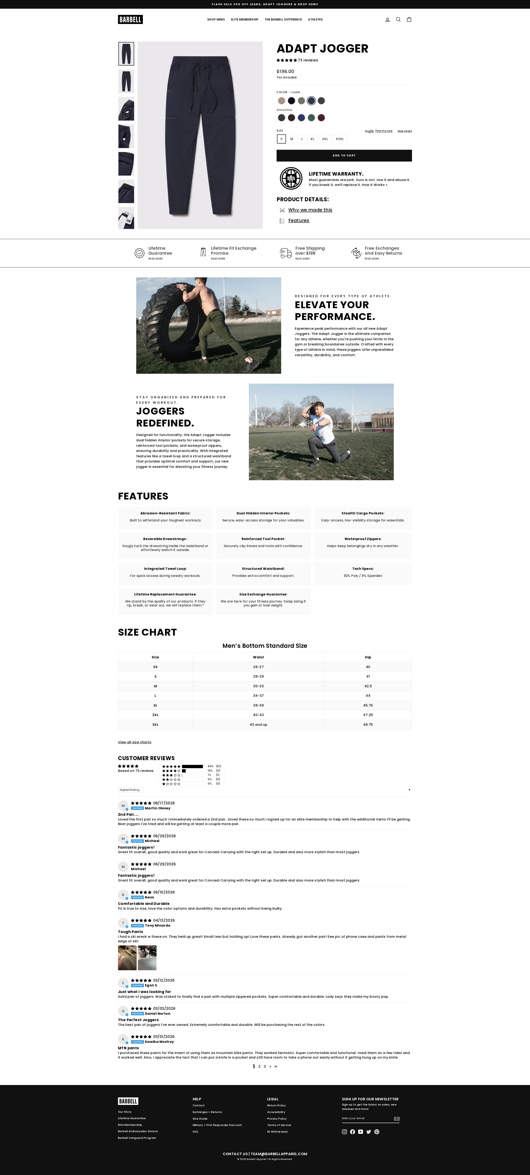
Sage (301, 101)
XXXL (340, 139)
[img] (141, 803)
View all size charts (134, 742)
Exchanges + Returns (207, 1112)
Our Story (125, 1112)
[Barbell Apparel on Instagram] (344, 1131)
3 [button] (265, 1066)
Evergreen (281, 118)
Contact (199, 1105)
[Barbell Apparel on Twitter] (368, 1131)
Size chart (405, 131)
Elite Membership (245, 19)
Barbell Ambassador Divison (138, 1131)
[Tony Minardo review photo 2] (147, 957)
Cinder (281, 101)
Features (298, 220)
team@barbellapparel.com (279, 1153)
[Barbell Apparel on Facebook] (352, 1131)
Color (288, 92)
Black (291, 101)
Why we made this (310, 210)
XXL (325, 139)
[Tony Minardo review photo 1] (127, 957)
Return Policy (276, 1105)
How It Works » (374, 184)
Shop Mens (216, 19)
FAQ (195, 1131)
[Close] (200, 135)
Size (280, 130)
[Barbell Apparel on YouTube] (360, 1131)
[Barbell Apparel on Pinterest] (376, 1131)
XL (312, 139)
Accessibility (276, 1112)
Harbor (301, 118)
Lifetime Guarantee (132, 1118)
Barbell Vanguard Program (137, 1138)
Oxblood (321, 118)
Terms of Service (279, 1125)
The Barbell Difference (283, 19)
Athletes (315, 19)
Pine (311, 118)
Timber (291, 118)
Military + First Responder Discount (217, 1125)
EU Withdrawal (277, 1131)
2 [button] (259, 1066)
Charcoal (321, 101)
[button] (287, 60)
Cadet (311, 101)
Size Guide (200, 1118)
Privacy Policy (277, 1118)
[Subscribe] (397, 1118)
